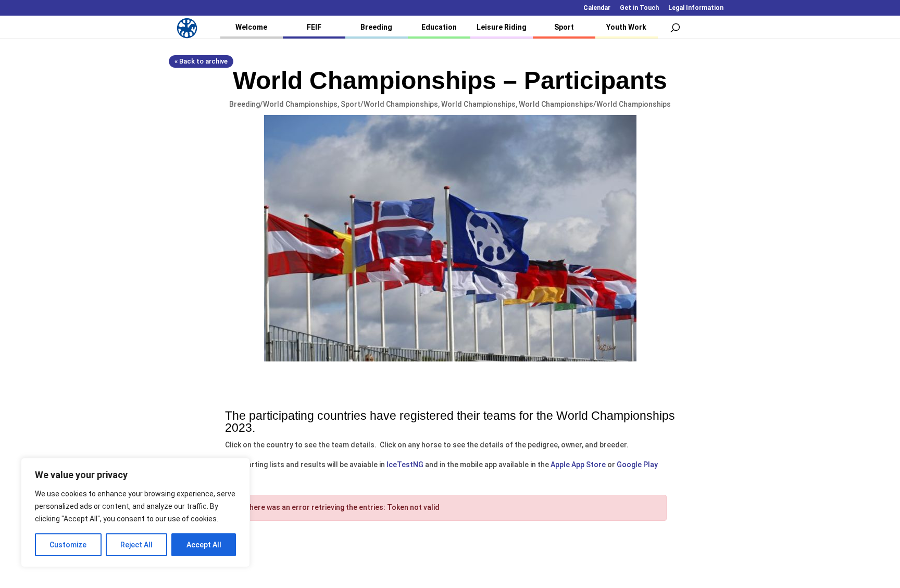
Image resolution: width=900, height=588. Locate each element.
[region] (135, 512)
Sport (564, 27)
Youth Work (626, 27)
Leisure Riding (502, 27)
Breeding (376, 27)
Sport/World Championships (389, 104)
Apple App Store (578, 464)
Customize (67, 545)
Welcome (251, 27)
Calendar (596, 8)
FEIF (314, 27)
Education (439, 27)
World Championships (478, 104)
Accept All (203, 545)
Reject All (136, 545)
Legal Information (695, 8)
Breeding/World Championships (283, 104)
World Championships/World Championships (595, 104)
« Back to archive (201, 61)
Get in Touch (639, 8)
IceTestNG (404, 464)
